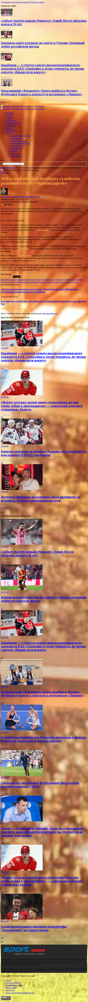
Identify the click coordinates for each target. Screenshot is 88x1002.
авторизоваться (50, 313)
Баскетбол (11, 120)
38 (2, 463)
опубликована (42, 230)
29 (2, 843)
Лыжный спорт (17, 146)
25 (2, 749)
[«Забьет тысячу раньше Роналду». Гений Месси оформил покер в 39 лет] (6, 15)
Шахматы (14, 153)
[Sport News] (22, 2)
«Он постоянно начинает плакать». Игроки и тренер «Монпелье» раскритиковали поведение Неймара (40, 290)
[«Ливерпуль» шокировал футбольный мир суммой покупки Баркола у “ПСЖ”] (22, 775)
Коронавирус (16, 138)
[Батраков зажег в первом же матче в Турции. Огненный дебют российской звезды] (6, 37)
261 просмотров (8, 197)
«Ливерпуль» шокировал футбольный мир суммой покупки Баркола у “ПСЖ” (40, 784)
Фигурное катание (18, 141)
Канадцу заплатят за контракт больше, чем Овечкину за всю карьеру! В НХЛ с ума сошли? (43, 453)
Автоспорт (11, 131)
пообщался (24, 248)
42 (2, 938)
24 (2, 368)
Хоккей (9, 118)
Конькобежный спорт (20, 143)
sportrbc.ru (17, 274)
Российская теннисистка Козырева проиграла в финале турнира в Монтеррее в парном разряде (43, 739)
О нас (8, 980)
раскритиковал (24, 255)
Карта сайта (11, 988)
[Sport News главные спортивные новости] (24, 955)
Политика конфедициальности (20, 993)
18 (2, 703)
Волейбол (11, 125)
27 (2, 794)
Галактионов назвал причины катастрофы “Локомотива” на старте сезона (34, 928)
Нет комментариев (31, 197)
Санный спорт (16, 148)
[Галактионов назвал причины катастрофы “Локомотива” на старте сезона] (22, 919)
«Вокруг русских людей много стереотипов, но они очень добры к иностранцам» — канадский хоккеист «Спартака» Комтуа (42, 406)
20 (2, 417)
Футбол (9, 115)
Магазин (10, 113)
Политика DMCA (13, 983)
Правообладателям (14, 985)
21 (2, 609)
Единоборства (13, 123)
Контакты (10, 990)
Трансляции (15, 156)
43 (2, 508)
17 (2, 563)
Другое (9, 133)
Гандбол (13, 151)
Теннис (9, 128)
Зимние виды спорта (20, 136)
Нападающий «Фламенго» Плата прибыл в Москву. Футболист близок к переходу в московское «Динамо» (41, 92)
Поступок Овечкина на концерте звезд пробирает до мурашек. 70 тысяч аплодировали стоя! (40, 498)
